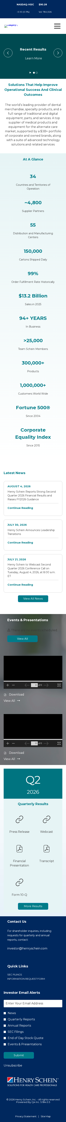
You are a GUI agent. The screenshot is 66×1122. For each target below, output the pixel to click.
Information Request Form (31, 979)
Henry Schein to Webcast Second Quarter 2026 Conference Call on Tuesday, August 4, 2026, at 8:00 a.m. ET (31, 570)
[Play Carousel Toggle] (30, 72)
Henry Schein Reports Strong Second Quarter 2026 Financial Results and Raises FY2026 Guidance (32, 495)
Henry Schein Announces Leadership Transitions (31, 532)
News (12, 1013)
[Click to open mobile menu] (57, 26)
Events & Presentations (25, 1044)
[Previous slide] (58, 53)
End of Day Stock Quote (25, 1038)
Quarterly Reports (21, 1019)
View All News (33, 598)
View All (22, 638)
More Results (33, 906)
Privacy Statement (25, 1116)
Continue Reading (20, 508)
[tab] (34, 73)
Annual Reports (19, 1025)
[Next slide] (8, 53)
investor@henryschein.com (27, 948)
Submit (19, 1055)
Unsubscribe (13, 1065)
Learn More (33, 58)
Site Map (46, 1116)
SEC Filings (20, 974)
